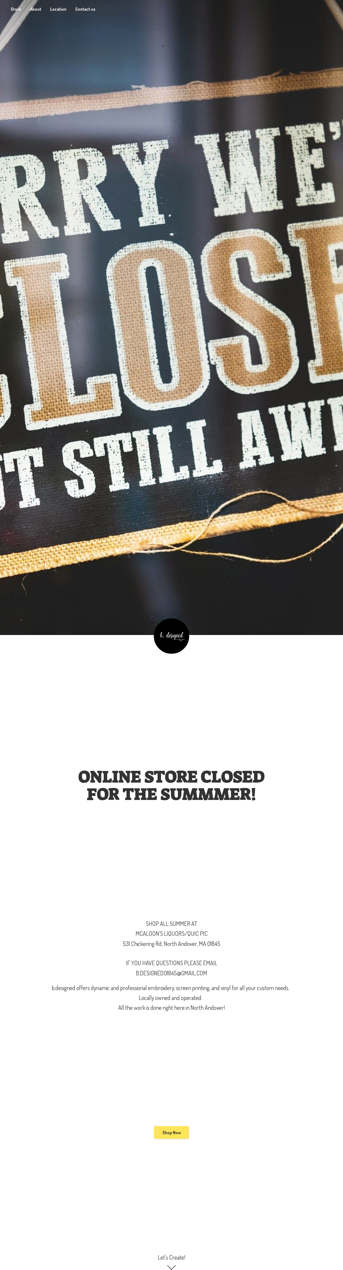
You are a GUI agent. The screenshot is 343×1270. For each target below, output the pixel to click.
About (35, 9)
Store (16, 9)
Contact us (85, 9)
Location (58, 9)
